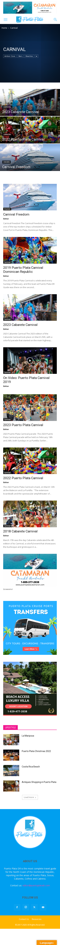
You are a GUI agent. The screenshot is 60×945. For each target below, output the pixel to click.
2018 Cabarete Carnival (20, 531)
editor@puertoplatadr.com (36, 885)
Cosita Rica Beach (31, 766)
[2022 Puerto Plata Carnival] (30, 135)
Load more (29, 797)
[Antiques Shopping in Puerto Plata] (11, 786)
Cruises (6, 162)
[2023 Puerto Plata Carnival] (30, 407)
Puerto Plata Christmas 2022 (36, 751)
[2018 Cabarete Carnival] (30, 514)
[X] (34, 907)
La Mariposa (28, 735)
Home (4, 28)
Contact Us (24, 919)
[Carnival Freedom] (30, 162)
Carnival (7, 107)
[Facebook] (17, 907)
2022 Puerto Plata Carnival (23, 478)
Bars (20, 56)
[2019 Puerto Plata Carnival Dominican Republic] (30, 250)
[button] (5, 19)
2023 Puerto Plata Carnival (23, 425)
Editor (6, 218)
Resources (36, 919)
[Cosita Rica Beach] (11, 770)
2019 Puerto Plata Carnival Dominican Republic (23, 270)
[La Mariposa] (11, 739)
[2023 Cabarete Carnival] (30, 107)
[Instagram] (26, 907)
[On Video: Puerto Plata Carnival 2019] (30, 360)
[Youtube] (43, 907)
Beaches (29, 56)
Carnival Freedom (16, 214)
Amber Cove (9, 56)
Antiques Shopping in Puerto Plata (39, 782)
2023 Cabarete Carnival (20, 325)
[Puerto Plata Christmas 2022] (11, 755)
